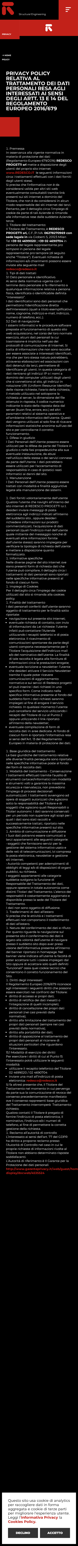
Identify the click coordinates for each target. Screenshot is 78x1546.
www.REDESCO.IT (20, 173)
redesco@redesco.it (21, 269)
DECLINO (23, 1533)
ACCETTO (55, 1533)
